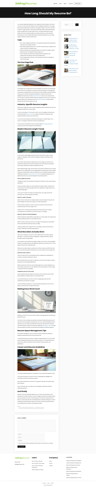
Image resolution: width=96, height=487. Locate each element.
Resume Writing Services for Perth (73, 477)
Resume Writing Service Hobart (73, 465)
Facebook (44, 483)
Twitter (48, 483)
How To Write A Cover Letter (38, 463)
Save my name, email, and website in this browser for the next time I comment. (36, 443)
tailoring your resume (47, 325)
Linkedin (52, 483)
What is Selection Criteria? (37, 469)
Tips (19, 406)
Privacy (50, 463)
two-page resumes (47, 124)
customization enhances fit (34, 174)
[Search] (77, 24)
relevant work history (42, 99)
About (65, 3)
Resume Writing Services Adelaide (73, 460)
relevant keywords (37, 95)
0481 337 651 (77, 3)
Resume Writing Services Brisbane (73, 471)
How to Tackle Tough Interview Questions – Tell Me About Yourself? (31, 407)
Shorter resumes (30, 114)
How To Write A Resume (37, 461)
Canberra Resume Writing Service (73, 463)
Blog (60, 3)
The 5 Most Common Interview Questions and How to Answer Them (31, 408)
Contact (71, 3)
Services (55, 3)
